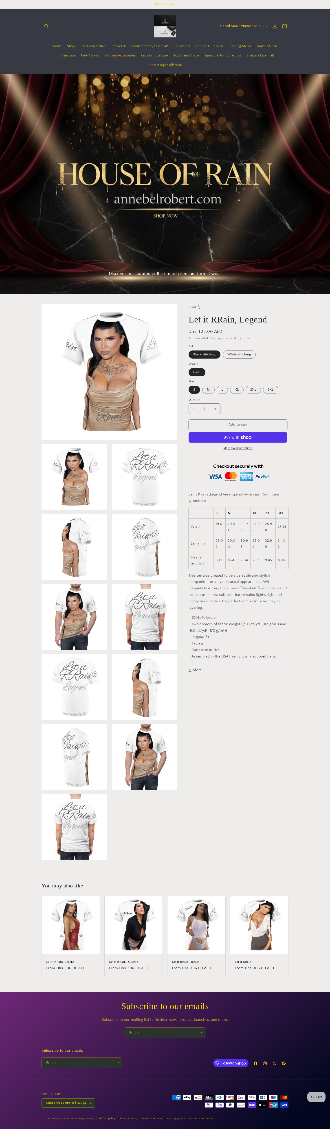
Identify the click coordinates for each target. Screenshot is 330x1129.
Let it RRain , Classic (123, 961)
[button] (46, 26)
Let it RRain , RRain (186, 961)
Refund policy (107, 1118)
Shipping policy (175, 1118)
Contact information (201, 1118)
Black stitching (204, 355)
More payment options (238, 448)
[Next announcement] (287, 4)
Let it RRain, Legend (60, 961)
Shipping (216, 338)
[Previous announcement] (43, 4)
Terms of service (152, 1118)
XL (237, 390)
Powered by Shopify (82, 1118)
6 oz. (197, 372)
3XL (271, 390)
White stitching (239, 355)
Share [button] (197, 670)
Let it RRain (243, 961)
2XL (253, 390)
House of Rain (60, 1118)
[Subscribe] (200, 1032)
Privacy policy (128, 1118)
